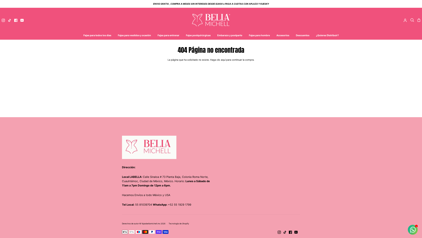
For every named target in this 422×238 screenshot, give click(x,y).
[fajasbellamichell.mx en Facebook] (290, 232)
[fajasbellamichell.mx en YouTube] (296, 232)
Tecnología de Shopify (179, 223)
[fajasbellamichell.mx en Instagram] (279, 232)
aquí (223, 59)
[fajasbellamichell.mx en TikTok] (284, 232)
